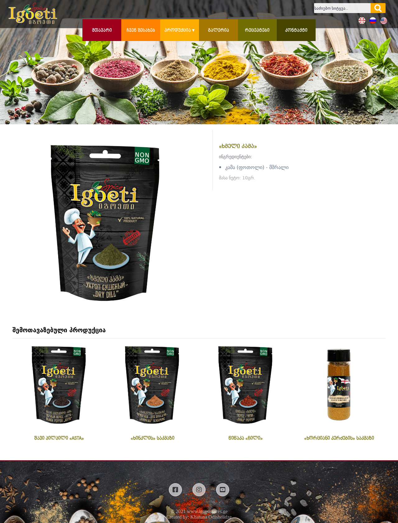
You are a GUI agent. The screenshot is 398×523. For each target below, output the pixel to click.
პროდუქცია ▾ (179, 30)
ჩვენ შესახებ (141, 30)
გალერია (218, 30)
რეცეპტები (257, 30)
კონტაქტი (296, 30)
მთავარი (102, 30)
